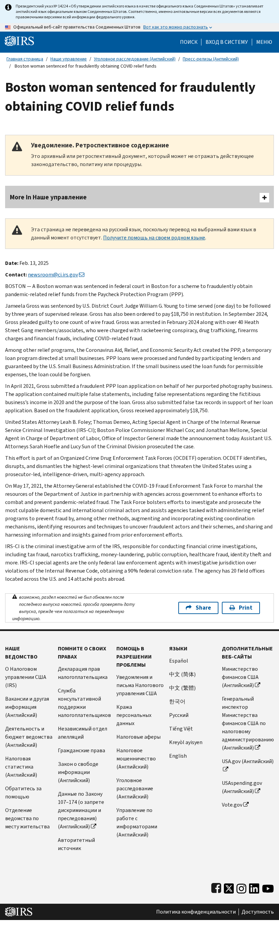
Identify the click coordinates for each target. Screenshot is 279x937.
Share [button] (203, 608)
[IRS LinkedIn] (254, 887)
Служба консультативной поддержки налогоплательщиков (84, 703)
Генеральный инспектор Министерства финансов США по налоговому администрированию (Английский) (248, 723)
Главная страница (24, 59)
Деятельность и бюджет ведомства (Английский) (28, 737)
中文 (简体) (182, 674)
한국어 (177, 701)
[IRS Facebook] (216, 887)
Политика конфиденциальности (196, 911)
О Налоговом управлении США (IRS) (25, 677)
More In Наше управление (48, 197)
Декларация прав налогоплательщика (83, 673)
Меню (264, 42)
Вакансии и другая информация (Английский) (27, 707)
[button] (227, 42)
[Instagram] (241, 887)
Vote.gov (232, 804)
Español (178, 660)
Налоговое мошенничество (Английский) (136, 758)
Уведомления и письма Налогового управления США (140, 685)
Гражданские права (81, 750)
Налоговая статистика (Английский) (21, 766)
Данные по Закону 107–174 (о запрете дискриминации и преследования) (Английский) (81, 810)
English (178, 755)
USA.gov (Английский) (248, 761)
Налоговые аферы (138, 736)
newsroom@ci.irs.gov (53, 274)
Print (245, 608)
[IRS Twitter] (229, 887)
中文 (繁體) (182, 687)
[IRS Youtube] (268, 887)
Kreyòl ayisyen (185, 742)
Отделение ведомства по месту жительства (27, 818)
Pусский (178, 715)
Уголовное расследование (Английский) (135, 59)
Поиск (189, 42)
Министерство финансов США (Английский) (240, 677)
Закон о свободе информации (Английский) (78, 772)
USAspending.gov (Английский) (242, 787)
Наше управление (68, 59)
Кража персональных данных (133, 715)
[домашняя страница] (19, 40)
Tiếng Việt (181, 728)
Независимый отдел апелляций (82, 732)
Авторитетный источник (76, 844)
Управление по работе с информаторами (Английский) (136, 822)
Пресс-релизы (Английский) (211, 59)
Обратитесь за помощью (23, 792)
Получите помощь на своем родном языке (154, 237)
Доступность (258, 911)
